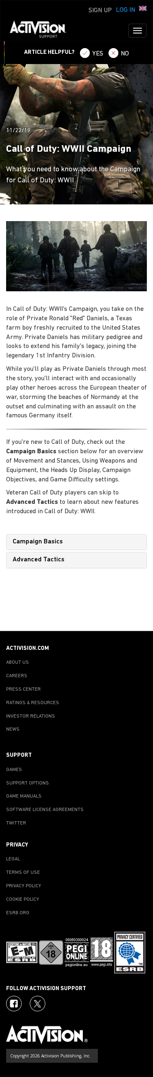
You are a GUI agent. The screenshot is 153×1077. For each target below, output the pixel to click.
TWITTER (16, 823)
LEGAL (13, 859)
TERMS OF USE (23, 872)
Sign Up (100, 10)
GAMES (14, 769)
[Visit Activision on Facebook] (14, 1003)
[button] (142, 9)
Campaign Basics (38, 541)
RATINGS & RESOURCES (32, 702)
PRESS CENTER (23, 689)
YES (97, 54)
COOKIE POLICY (22, 899)
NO (125, 54)
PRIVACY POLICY (23, 886)
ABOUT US (17, 662)
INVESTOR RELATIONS (30, 716)
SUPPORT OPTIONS (27, 783)
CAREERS (16, 676)
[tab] (76, 542)
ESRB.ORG (17, 913)
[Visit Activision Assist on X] (37, 1003)
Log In (125, 10)
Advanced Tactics (38, 559)
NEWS (13, 729)
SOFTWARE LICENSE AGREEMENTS (45, 809)
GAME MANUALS (24, 796)
